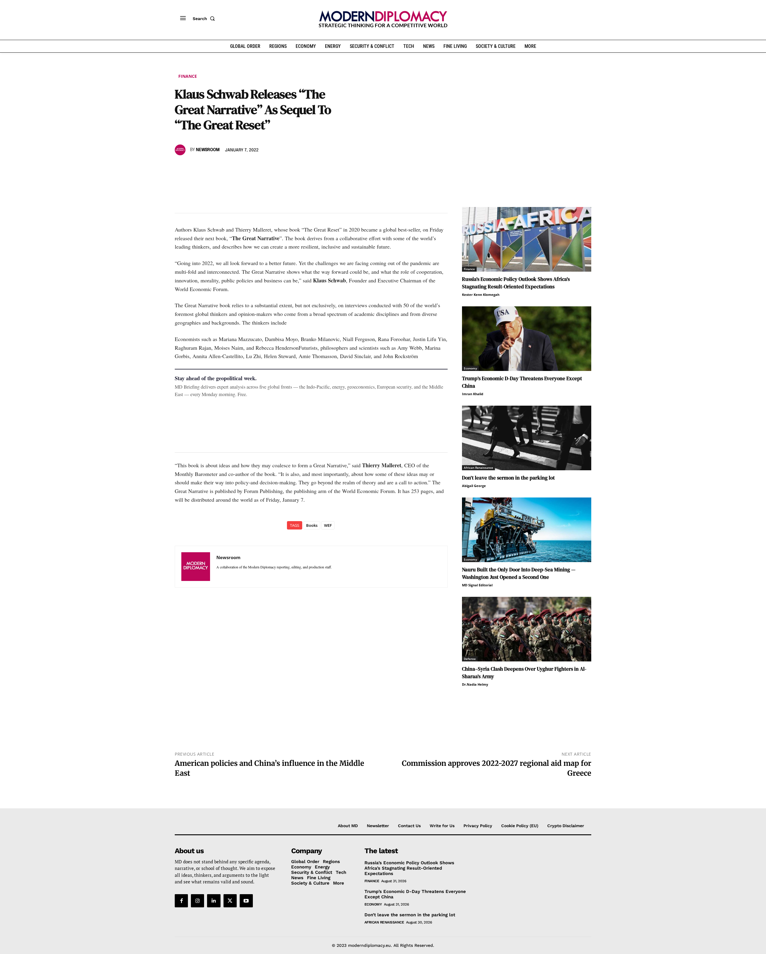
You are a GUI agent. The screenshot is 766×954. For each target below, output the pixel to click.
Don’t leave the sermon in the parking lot (508, 477)
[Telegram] (250, 167)
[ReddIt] (236, 167)
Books (311, 525)
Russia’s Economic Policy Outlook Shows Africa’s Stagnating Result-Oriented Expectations (516, 283)
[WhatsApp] (208, 167)
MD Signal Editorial (477, 585)
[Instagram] (197, 900)
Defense (470, 659)
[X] (194, 167)
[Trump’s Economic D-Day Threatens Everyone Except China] (526, 338)
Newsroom (208, 150)
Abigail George (474, 485)
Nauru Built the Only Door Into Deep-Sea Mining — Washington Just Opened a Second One (518, 573)
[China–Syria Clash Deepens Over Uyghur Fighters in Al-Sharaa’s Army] (526, 629)
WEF (328, 525)
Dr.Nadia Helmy (475, 684)
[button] (205, 18)
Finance (187, 76)
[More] (263, 167)
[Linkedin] (222, 167)
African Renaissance (478, 467)
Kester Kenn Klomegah (480, 294)
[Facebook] (181, 167)
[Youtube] (246, 900)
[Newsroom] (181, 149)
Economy (470, 368)
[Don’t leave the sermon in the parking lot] (526, 438)
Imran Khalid (472, 394)
